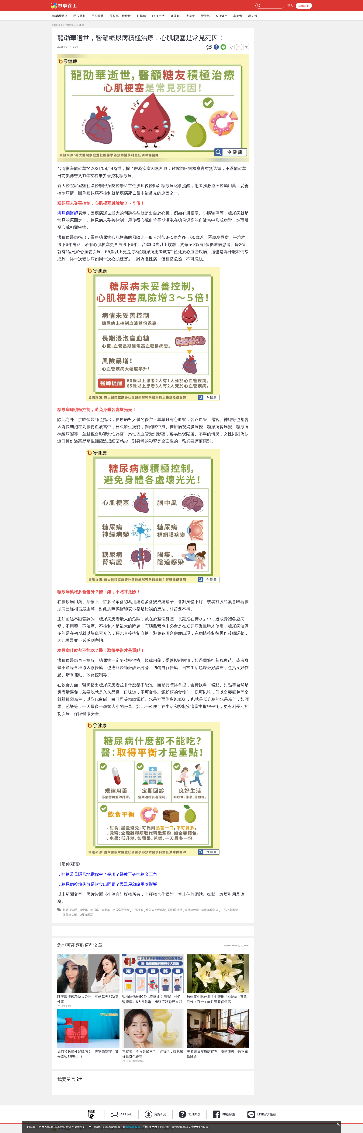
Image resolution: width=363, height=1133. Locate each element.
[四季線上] (64, 5)
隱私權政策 (133, 1127)
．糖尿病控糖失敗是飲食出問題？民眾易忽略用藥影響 (107, 884)
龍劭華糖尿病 (209, 910)
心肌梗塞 (137, 910)
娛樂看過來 (59, 16)
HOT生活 (158, 16)
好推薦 (141, 16)
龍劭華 (106, 910)
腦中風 (83, 910)
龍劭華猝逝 (192, 910)
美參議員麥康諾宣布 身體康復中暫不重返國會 (217, 1054)
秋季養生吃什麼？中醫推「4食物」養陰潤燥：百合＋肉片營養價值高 (217, 999)
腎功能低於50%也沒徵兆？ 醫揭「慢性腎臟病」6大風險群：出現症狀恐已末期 (152, 999)
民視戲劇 (79, 16)
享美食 (237, 16)
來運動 (175, 16)
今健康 (80, 24)
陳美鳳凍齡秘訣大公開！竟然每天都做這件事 (88, 999)
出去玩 (252, 16)
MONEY (221, 16)
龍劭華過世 (175, 910)
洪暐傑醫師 (67, 212)
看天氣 (205, 16)
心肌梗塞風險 (229, 910)
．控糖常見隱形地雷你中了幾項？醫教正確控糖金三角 (107, 874)
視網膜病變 (70, 910)
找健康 (190, 16)
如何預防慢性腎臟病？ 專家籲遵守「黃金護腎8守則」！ (88, 1054)
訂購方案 (304, 5)
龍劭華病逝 (70, 914)
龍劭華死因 (86, 914)
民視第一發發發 (120, 16)
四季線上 (57, 24)
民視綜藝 (98, 16)
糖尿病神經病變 (156, 910)
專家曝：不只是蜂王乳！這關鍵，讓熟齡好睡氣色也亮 (152, 1054)
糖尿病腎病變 (121, 910)
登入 (290, 6)
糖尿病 (94, 910)
